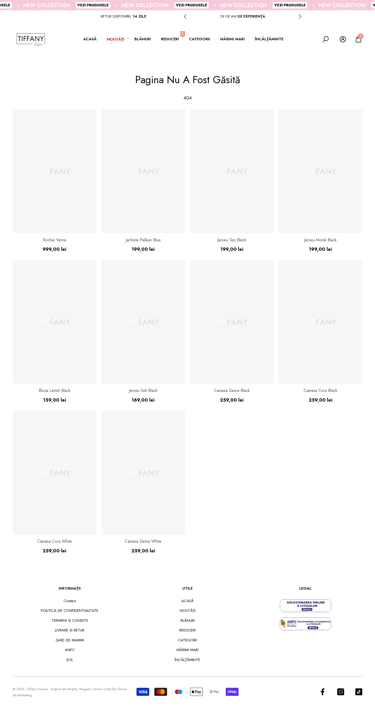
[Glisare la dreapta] (300, 16)
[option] (242, 16)
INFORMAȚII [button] (70, 588)
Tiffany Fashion (37, 689)
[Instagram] (341, 692)
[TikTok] (359, 692)
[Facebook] (323, 692)
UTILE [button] (187, 588)
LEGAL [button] (305, 588)
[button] (92, 39)
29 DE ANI (242, 16)
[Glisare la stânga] (185, 16)
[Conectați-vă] (343, 39)
